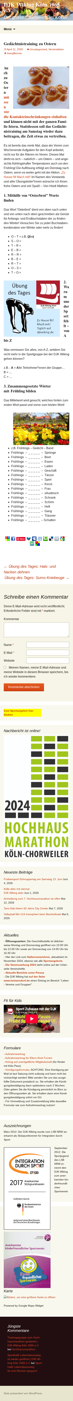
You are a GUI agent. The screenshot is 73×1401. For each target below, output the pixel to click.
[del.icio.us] (51, 538)
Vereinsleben (56, 49)
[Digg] (56, 538)
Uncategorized (38, 49)
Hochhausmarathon (23, 1349)
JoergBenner (14, 53)
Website (9, 660)
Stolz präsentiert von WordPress (23, 1393)
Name (9, 644)
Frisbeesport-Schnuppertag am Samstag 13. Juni (33, 879)
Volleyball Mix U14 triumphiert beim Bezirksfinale (32, 914)
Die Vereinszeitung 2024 (20, 964)
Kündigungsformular (17, 1069)
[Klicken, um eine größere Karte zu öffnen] (29, 1297)
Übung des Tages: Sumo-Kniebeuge (36, 578)
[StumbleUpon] (32, 543)
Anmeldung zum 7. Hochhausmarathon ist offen (32, 898)
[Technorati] (45, 538)
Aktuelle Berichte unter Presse (24, 972)
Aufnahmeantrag (15, 1053)
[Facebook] (13, 538)
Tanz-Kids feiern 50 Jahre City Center (26, 908)
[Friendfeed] (39, 538)
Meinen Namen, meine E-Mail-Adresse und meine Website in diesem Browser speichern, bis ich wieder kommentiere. (36, 672)
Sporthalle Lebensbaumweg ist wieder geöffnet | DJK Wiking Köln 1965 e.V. (24, 1359)
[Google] (62, 538)
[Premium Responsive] (37, 543)
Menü (8, 29)
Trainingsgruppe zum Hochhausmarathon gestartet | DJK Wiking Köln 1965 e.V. (23, 1341)
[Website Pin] (7, 538)
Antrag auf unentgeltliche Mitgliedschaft (28, 1061)
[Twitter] (28, 538)
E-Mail (9, 652)
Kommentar (11, 619)
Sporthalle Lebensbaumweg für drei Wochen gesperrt (25, 1366)
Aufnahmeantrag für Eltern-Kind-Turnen (28, 1057)
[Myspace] (34, 538)
